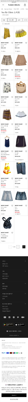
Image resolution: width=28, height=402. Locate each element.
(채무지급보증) (11, 358)
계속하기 (14, 395)
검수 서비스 (5, 276)
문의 (3, 298)
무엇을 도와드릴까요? (7, 293)
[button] (25, 5)
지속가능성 (5, 309)
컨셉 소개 (5, 263)
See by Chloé (8, 9)
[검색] (3, 4)
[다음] (17, 246)
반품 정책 (5, 278)
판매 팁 (4, 288)
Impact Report (6, 311)
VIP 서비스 (5, 266)
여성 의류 (16, 9)
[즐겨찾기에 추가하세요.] (12, 43)
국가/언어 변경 (14, 399)
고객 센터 (5, 296)
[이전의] (10, 246)
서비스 (3, 261)
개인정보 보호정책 (13, 335)
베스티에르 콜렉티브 (7, 303)
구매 (3, 271)
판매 (3, 283)
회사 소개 (5, 306)
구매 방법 (5, 274)
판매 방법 (5, 286)
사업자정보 (3, 344)
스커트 (22, 9)
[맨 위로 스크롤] (23, 246)
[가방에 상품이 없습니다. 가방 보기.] (25, 5)
